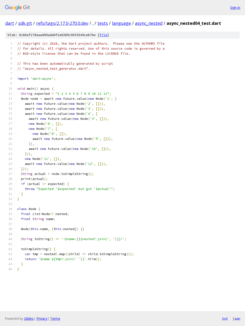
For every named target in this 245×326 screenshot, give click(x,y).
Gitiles (28, 318)
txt (225, 318)
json (236, 318)
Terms (55, 318)
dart (9, 23)
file (103, 35)
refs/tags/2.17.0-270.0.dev (62, 23)
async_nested (148, 23)
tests (102, 23)
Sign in (235, 7)
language (121, 23)
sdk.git (25, 23)
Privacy (41, 318)
